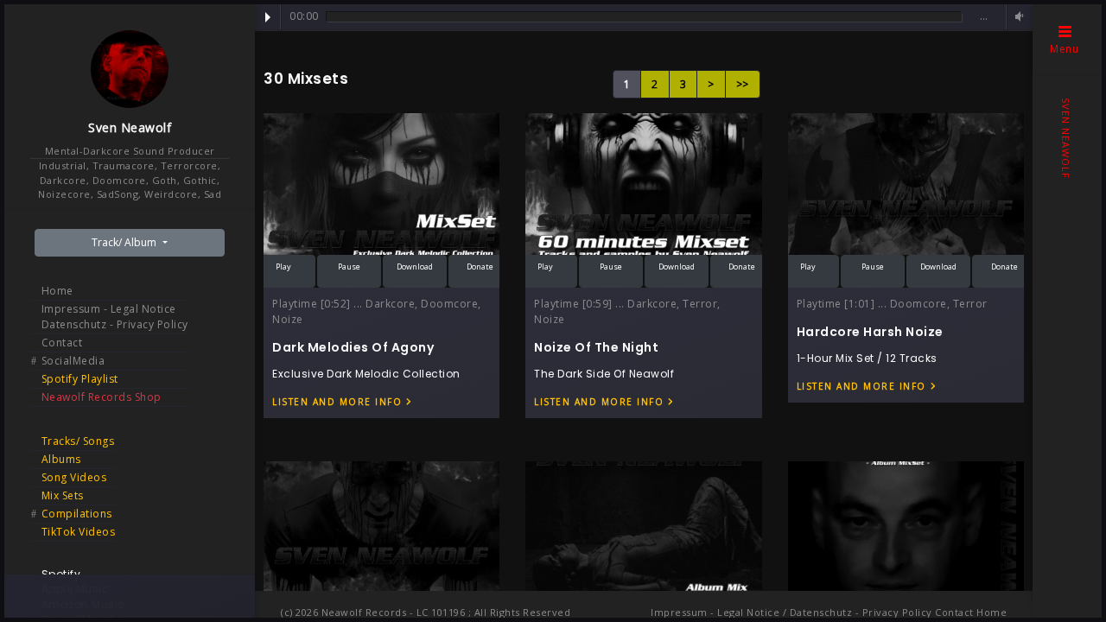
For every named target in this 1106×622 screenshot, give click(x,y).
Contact (62, 342)
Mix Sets (62, 495)
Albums (61, 459)
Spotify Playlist (79, 378)
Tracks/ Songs (78, 441)
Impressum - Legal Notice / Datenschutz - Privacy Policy (791, 612)
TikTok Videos (78, 531)
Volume (1017, 17)
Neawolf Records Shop (101, 397)
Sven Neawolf (129, 127)
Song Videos (74, 477)
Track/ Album (125, 242)
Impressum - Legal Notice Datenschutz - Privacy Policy (114, 316)
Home (57, 290)
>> (742, 84)
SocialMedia (73, 360)
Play (267, 17)
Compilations (76, 513)
